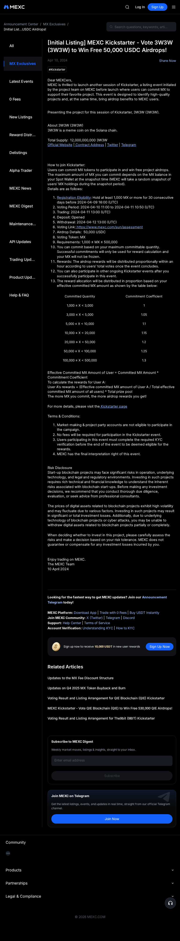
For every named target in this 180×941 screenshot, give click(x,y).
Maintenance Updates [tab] (22, 223)
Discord (129, 618)
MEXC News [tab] (20, 188)
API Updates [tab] (20, 241)
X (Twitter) (94, 618)
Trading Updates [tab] (22, 259)
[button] (170, 903)
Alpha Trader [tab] (20, 170)
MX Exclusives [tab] (22, 63)
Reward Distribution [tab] (22, 134)
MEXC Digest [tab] (21, 206)
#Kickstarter (57, 69)
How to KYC (125, 628)
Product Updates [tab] (22, 277)
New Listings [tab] (20, 117)
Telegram (113, 618)
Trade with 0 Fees (113, 613)
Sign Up (157, 7)
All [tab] (11, 45)
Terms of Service (97, 623)
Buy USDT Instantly (144, 613)
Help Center (72, 623)
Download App (85, 613)
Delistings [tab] (18, 152)
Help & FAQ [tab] (19, 295)
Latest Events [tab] (21, 81)
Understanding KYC (97, 628)
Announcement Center (21, 24)
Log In (140, 7)
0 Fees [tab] (15, 99)
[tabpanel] (109, 433)
